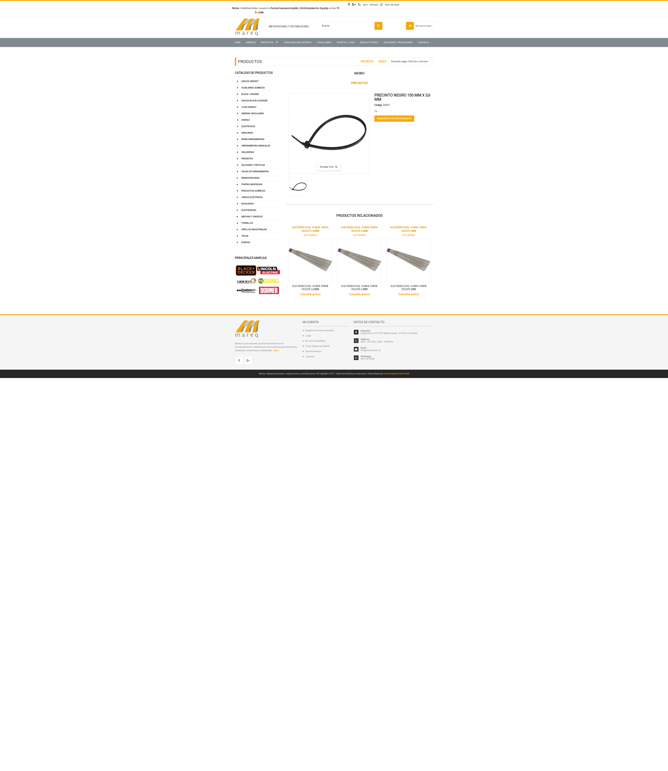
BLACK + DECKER (250, 94)
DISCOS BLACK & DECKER (254, 100)
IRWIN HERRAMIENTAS (252, 139)
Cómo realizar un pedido (298, 42)
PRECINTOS (367, 61)
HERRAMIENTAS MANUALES (255, 145)
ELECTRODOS (248, 126)
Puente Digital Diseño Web (396, 373)
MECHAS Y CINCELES (252, 216)
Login (308, 335)
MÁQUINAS (247, 132)
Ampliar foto (327, 166)
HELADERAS (247, 152)
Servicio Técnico (369, 42)
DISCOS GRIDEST (250, 81)
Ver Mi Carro (324, 42)
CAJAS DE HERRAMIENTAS (255, 171)
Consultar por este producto (394, 118)
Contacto (423, 42)
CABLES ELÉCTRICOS (252, 197)
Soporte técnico (313, 351)
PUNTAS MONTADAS (252, 184)
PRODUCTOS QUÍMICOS (253, 190)
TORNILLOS (247, 223)
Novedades (398, 42)
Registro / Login (346, 42)
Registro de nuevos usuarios (319, 330)
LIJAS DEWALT (248, 107)
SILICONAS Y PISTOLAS (253, 165)
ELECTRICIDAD (248, 210)
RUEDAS (245, 242)
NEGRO (382, 61)
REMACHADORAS (250, 178)
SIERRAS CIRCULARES (252, 113)
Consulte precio (310, 294)
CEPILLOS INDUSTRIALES (254, 229)
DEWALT (245, 120)
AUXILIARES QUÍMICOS (253, 87)
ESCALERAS (247, 203)
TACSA (244, 236)
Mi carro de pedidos (315, 341)
